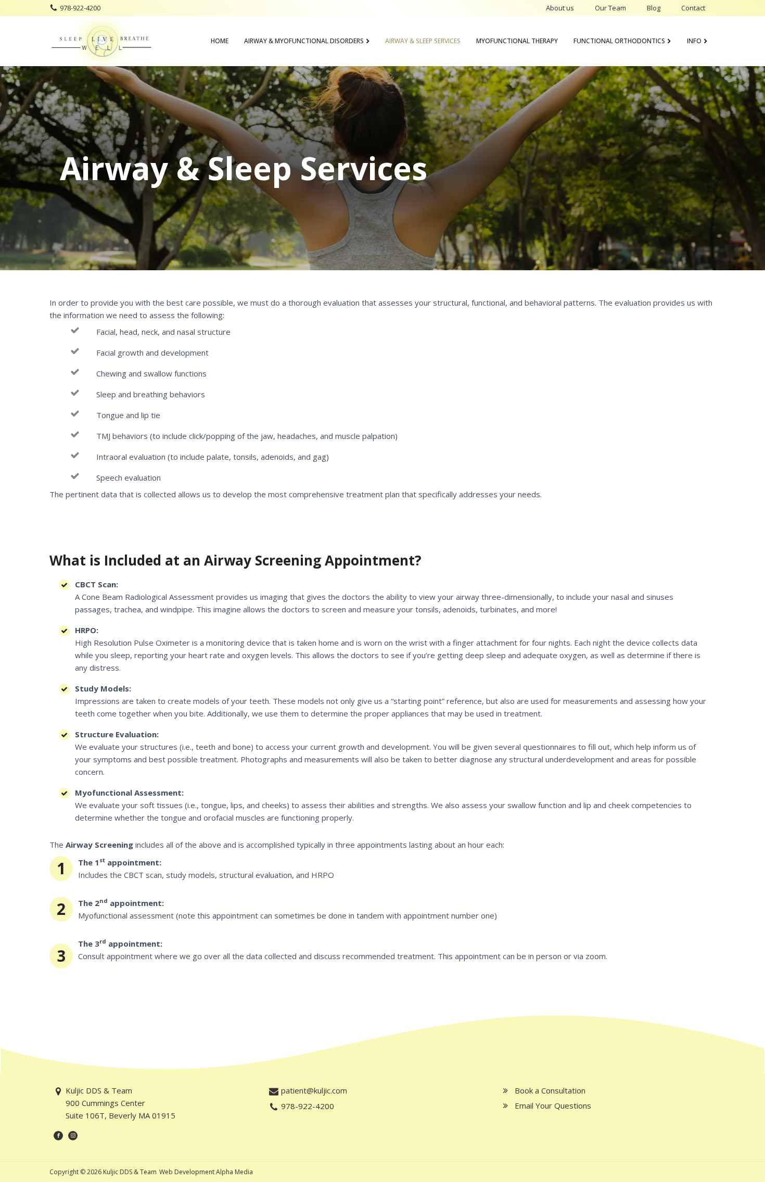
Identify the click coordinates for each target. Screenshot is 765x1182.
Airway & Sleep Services (423, 40)
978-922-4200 (80, 7)
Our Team (610, 7)
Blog (653, 7)
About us (560, 7)
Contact (693, 7)
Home (219, 40)
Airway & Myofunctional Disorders (304, 40)
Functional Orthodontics (619, 40)
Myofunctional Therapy (517, 40)
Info (694, 40)
